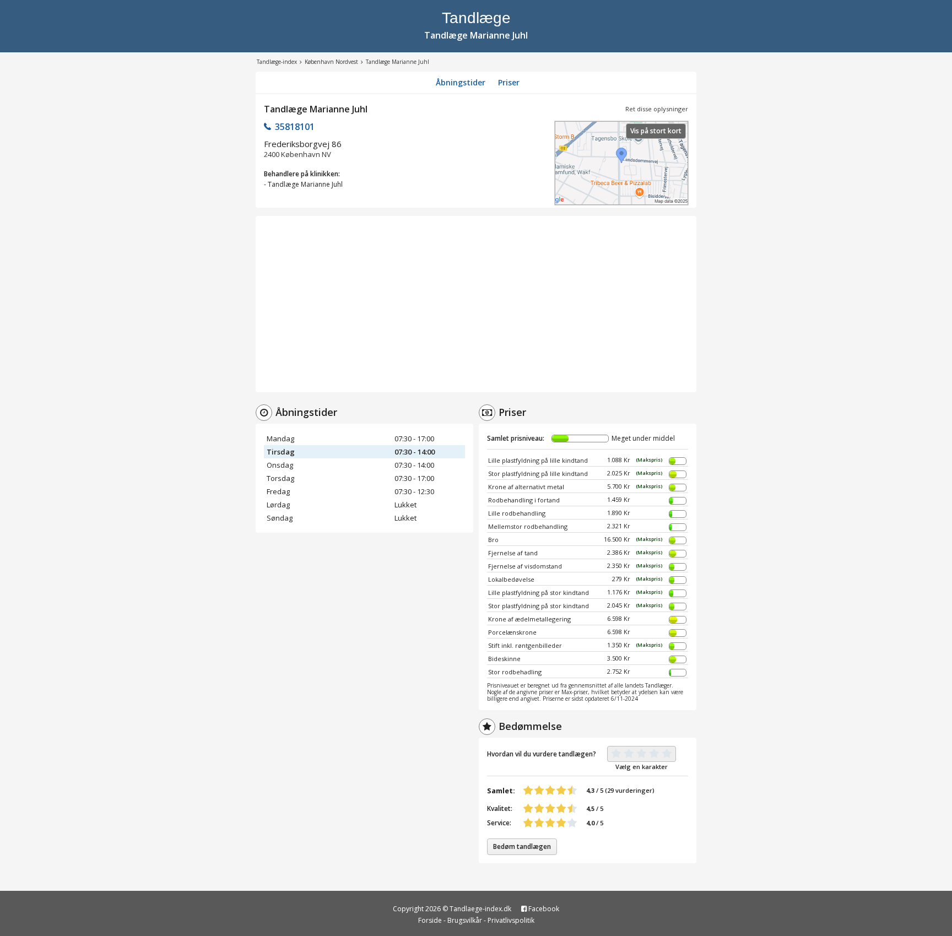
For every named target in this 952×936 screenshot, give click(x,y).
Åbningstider (460, 82)
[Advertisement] (476, 304)
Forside (430, 920)
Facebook (543, 908)
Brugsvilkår (464, 920)
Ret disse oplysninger (656, 109)
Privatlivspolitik (511, 920)
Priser (509, 82)
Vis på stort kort (655, 131)
